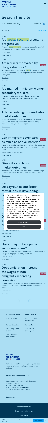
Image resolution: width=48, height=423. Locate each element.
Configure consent (24, 222)
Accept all (24, 227)
